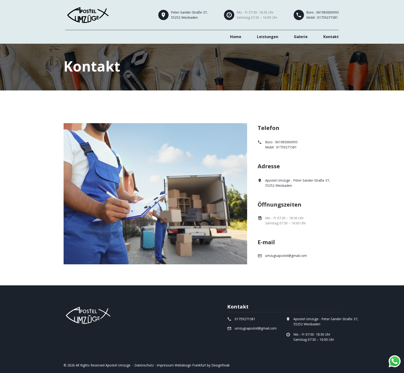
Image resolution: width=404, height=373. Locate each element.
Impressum (165, 365)
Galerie (301, 36)
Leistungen (267, 36)
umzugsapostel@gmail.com (286, 255)
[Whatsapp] (395, 361)
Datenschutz (144, 365)
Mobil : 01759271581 (322, 17)
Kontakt (331, 36)
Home (235, 36)
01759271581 (245, 319)
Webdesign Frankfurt (190, 365)
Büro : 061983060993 (322, 12)
